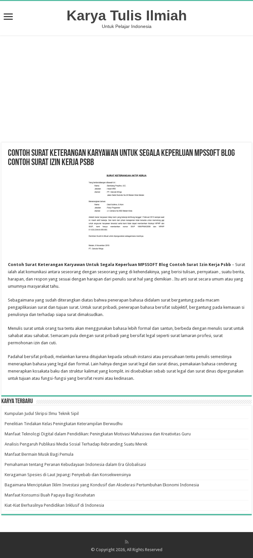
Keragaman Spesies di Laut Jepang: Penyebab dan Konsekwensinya (68, 474)
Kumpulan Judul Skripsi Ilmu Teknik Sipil (42, 413)
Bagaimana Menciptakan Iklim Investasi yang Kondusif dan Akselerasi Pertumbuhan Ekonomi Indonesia (102, 484)
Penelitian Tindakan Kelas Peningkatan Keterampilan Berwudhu (64, 423)
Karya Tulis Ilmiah (127, 15)
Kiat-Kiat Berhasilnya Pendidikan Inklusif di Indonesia (54, 505)
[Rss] (126, 542)
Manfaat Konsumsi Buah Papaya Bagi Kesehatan (50, 495)
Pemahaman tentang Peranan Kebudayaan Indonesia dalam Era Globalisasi (75, 464)
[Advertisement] (126, 90)
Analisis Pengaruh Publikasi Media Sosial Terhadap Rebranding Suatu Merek (76, 444)
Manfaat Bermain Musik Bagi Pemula (39, 454)
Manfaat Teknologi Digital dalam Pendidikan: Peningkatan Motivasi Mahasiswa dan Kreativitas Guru (98, 433)
